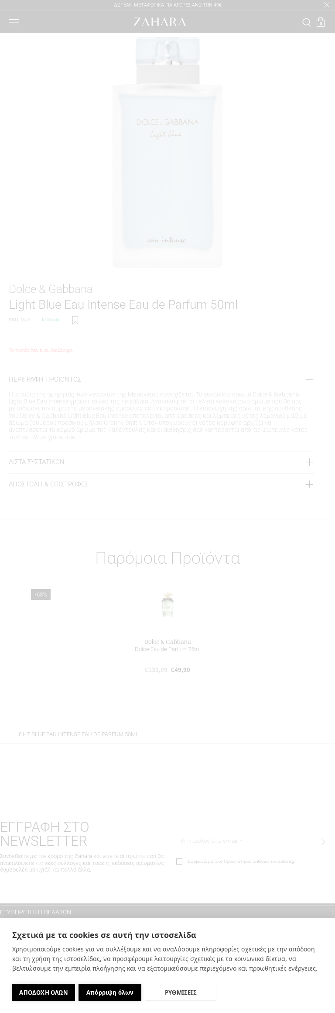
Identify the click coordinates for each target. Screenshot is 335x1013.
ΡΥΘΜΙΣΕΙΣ (181, 992)
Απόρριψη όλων (110, 992)
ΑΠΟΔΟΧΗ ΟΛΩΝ (43, 992)
